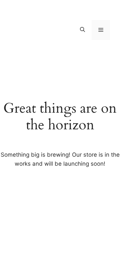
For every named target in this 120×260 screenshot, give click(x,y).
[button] (82, 30)
